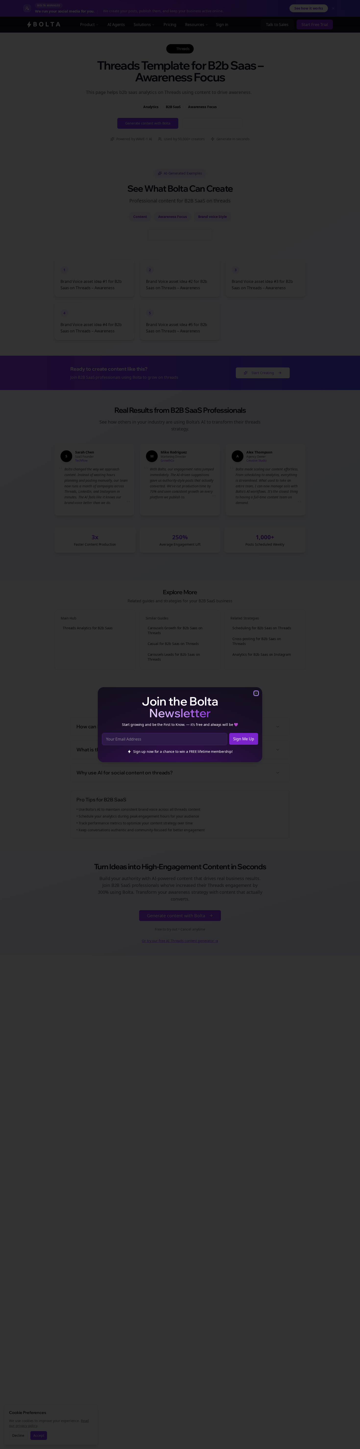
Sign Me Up (243, 739)
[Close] (256, 693)
